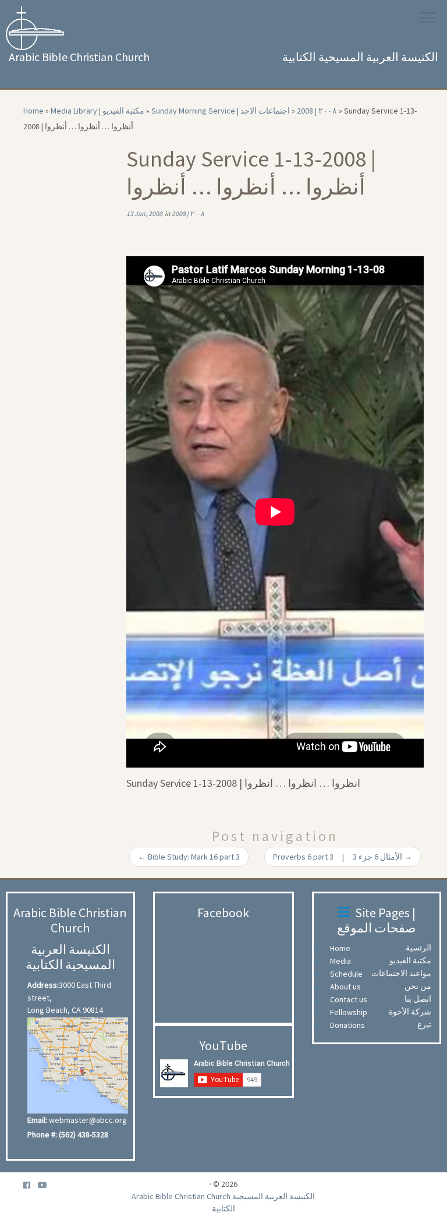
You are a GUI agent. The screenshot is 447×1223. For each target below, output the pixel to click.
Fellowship (351, 1012)
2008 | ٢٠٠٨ (317, 110)
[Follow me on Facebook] (30, 1185)
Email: (37, 1120)
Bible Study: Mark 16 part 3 (189, 856)
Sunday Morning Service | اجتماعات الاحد (220, 110)
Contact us (351, 999)
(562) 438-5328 (83, 1134)
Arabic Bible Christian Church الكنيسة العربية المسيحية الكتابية (223, 1202)
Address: (43, 985)
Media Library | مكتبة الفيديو (97, 110)
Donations (350, 1025)
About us (348, 986)
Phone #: (42, 1134)
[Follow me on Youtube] (46, 1185)
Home (33, 110)
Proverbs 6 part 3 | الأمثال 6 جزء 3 (342, 856)
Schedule (349, 973)
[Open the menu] (428, 18)
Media (343, 961)
